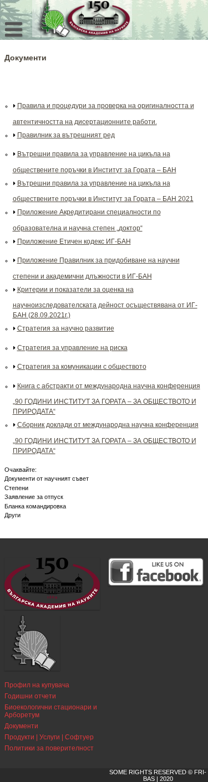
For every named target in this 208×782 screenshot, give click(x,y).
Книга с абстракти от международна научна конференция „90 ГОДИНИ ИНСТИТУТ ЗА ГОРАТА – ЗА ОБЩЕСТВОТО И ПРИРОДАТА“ (106, 399)
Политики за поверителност (49, 748)
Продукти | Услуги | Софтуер (49, 737)
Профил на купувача (36, 685)
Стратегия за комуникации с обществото (81, 367)
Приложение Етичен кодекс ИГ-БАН (74, 241)
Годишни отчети (30, 696)
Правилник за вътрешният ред (66, 135)
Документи (21, 726)
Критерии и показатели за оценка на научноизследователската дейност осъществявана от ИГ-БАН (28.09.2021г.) (105, 303)
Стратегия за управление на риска (72, 348)
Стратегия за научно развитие (65, 328)
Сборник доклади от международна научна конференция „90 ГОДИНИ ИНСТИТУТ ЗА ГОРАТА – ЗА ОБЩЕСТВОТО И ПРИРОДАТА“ (106, 438)
